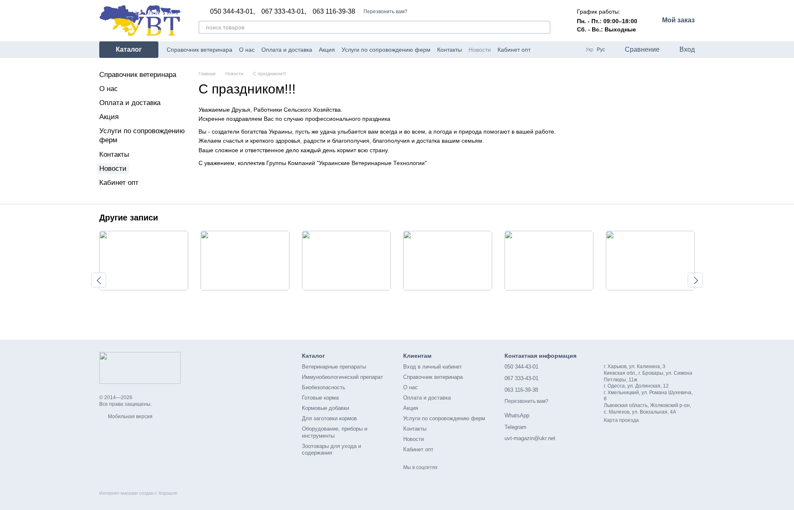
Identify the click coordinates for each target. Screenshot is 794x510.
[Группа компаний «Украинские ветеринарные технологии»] (140, 368)
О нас (247, 49)
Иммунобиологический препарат (342, 377)
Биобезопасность (323, 387)
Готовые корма (320, 398)
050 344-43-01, (232, 11)
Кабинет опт (514, 49)
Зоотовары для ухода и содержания (331, 449)
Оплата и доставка (286, 49)
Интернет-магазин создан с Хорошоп (138, 493)
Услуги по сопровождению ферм (386, 49)
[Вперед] (695, 280)
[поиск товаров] (543, 27)
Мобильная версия (130, 416)
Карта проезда (621, 420)
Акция (327, 49)
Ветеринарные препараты (334, 367)
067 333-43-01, (283, 11)
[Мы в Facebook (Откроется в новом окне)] (542, 49)
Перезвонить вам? (385, 11)
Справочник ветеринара (199, 49)
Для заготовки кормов (329, 418)
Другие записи (128, 217)
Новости (480, 49)
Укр (589, 49)
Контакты (449, 49)
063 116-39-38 (334, 11)
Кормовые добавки (325, 408)
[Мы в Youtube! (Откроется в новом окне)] (552, 49)
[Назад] (98, 280)
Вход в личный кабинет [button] (432, 367)
